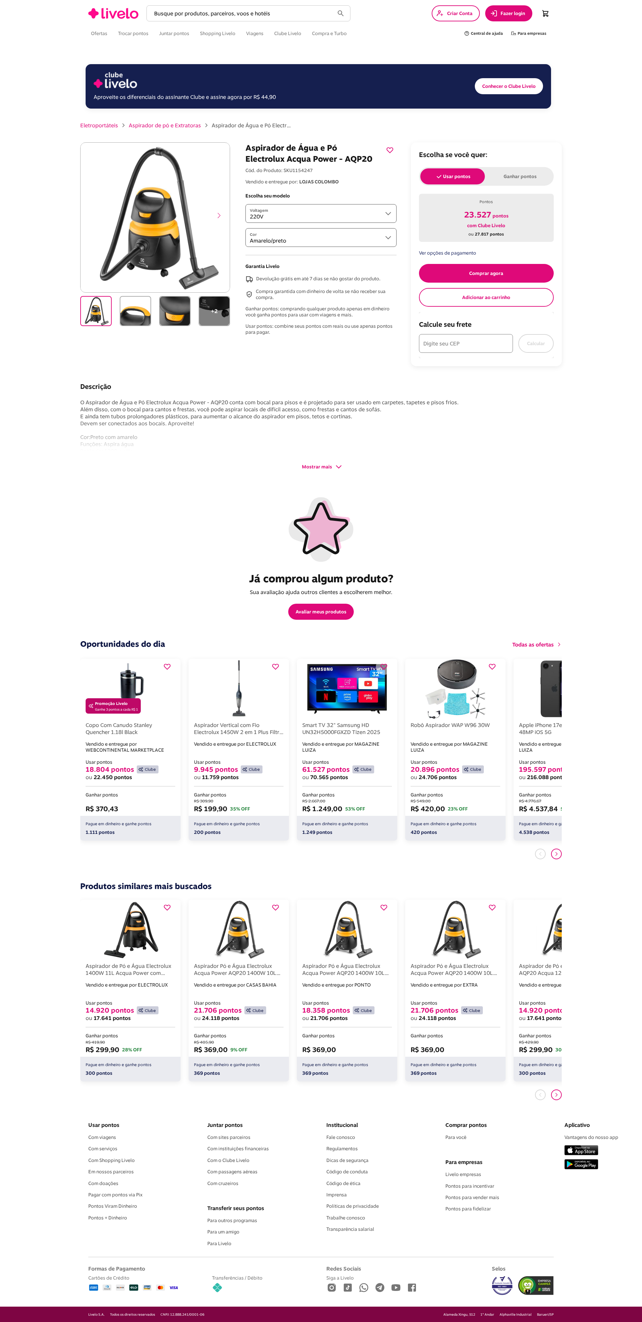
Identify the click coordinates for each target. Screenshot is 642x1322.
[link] (113, 13)
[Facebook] (412, 1288)
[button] (241, 13)
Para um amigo (223, 1231)
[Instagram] (331, 1288)
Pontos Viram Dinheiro (112, 1206)
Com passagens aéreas (232, 1171)
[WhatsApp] (363, 1288)
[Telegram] (379, 1288)
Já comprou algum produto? (321, 578)
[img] (536, 1285)
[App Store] (581, 1150)
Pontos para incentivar (469, 1186)
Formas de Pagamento (116, 1268)
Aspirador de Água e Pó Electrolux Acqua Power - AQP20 (252, 125)
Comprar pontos (466, 1125)
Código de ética (343, 1183)
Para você (455, 1137)
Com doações (103, 1183)
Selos (499, 1268)
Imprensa (336, 1194)
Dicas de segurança (347, 1160)
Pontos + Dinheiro (107, 1217)
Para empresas (464, 1162)
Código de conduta (347, 1171)
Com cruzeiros (222, 1183)
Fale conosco (340, 1137)
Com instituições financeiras (238, 1148)
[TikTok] (347, 1288)
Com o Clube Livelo (228, 1160)
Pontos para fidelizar (468, 1208)
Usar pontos (103, 1125)
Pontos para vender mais (472, 1197)
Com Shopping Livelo (111, 1160)
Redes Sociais (343, 1268)
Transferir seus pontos (235, 1208)
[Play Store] (581, 1164)
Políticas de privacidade (352, 1206)
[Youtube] (396, 1288)
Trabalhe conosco (345, 1217)
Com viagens (102, 1137)
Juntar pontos (225, 1125)
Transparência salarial (350, 1229)
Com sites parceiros (228, 1137)
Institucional (342, 1125)
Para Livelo (219, 1243)
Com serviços (102, 1148)
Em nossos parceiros (111, 1171)
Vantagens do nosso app (591, 1137)
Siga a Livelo (340, 1278)
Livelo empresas (463, 1174)
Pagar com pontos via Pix (115, 1194)
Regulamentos (342, 1148)
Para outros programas (232, 1220)
